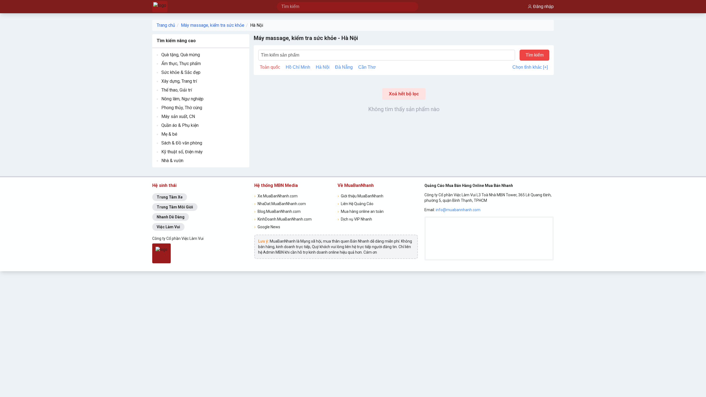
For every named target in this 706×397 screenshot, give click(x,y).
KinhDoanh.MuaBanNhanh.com (283, 219)
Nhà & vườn (172, 160)
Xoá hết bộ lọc (404, 94)
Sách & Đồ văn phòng (181, 143)
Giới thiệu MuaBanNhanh (360, 196)
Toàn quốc (270, 67)
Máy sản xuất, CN (178, 116)
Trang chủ (166, 25)
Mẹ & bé (169, 134)
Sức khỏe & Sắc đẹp (180, 72)
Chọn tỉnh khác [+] (530, 67)
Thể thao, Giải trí (176, 90)
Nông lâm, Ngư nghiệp (182, 98)
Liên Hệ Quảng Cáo (355, 204)
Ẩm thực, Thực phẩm (181, 63)
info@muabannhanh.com (458, 210)
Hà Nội (256, 25)
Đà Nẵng (344, 67)
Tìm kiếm (535, 55)
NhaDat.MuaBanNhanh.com (280, 204)
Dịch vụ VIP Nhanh (355, 219)
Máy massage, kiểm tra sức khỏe (212, 25)
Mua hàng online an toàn (361, 211)
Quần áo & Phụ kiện (180, 125)
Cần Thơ (367, 67)
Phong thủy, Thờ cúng (181, 107)
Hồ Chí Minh (298, 67)
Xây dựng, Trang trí (179, 81)
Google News (267, 227)
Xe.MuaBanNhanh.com (276, 196)
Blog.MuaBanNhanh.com (277, 211)
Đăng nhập (543, 6)
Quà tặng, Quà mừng (180, 54)
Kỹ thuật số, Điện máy (182, 151)
